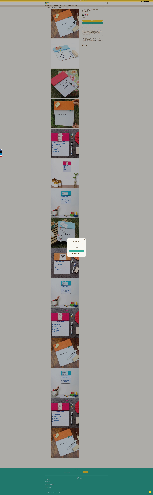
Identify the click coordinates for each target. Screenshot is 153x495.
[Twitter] (78, 253)
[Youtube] (74, 253)
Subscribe (76, 250)
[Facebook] (72, 253)
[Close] (85, 239)
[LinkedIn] (79, 253)
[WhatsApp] (76, 253)
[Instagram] (75, 253)
